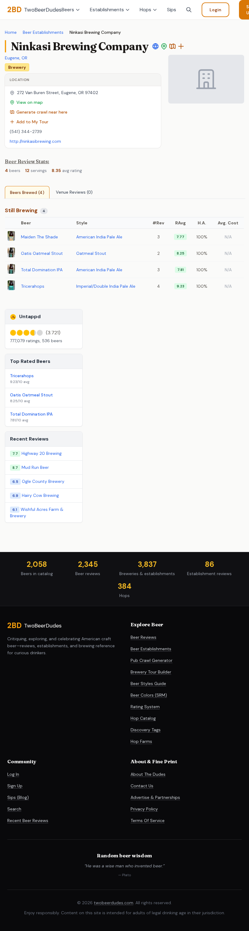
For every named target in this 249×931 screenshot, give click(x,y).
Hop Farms (141, 741)
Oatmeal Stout (91, 253)
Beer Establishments (43, 32)
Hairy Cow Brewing (40, 495)
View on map (29, 102)
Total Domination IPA (42, 269)
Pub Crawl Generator (151, 660)
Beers (68, 9)
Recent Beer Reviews (27, 820)
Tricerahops (32, 286)
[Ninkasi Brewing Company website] (155, 46)
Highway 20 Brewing (42, 453)
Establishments (107, 9)
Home (11, 32)
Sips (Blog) (18, 797)
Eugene (12, 58)
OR (24, 58)
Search (14, 809)
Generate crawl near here (41, 112)
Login (215, 9)
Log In (13, 774)
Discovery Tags (146, 730)
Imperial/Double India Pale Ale (105, 286)
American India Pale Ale (99, 237)
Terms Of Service (148, 820)
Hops (145, 9)
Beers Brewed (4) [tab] (27, 192)
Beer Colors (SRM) (149, 695)
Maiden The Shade (39, 237)
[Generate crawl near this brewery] (172, 46)
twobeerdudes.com (113, 902)
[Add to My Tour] (181, 46)
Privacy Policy (144, 809)
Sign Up (14, 786)
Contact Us (142, 786)
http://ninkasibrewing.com (35, 141)
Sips (171, 9)
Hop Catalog (143, 718)
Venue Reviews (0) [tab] (74, 192)
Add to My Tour (32, 122)
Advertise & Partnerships (155, 797)
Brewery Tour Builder (151, 672)
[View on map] (164, 46)
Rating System (145, 706)
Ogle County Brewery (43, 481)
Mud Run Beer (35, 467)
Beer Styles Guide (148, 683)
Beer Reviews (143, 637)
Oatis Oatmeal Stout (42, 253)
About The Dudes (148, 774)
